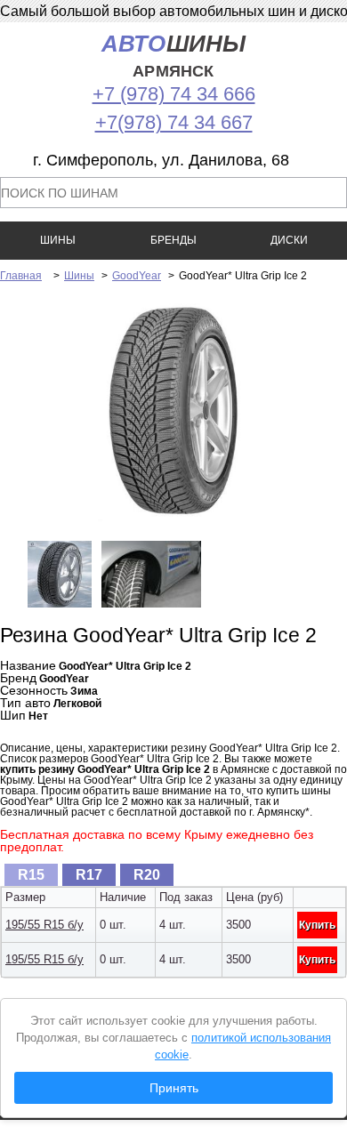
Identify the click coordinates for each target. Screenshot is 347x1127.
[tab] (31, 875)
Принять (173, 1088)
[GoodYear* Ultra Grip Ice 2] (173, 517)
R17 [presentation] (89, 874)
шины (173, 55)
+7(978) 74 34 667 (174, 122)
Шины (79, 276)
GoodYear (136, 276)
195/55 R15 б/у (44, 924)
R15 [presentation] (31, 874)
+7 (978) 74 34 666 (174, 94)
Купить (317, 925)
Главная (21, 276)
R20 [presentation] (146, 874)
